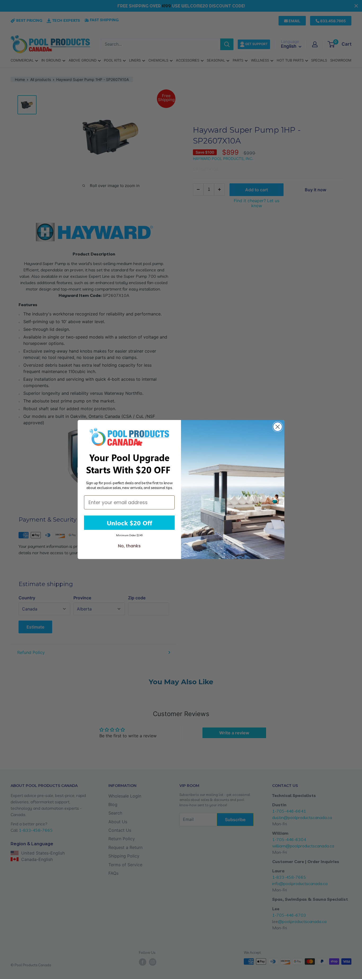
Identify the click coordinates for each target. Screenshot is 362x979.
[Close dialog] (277, 426)
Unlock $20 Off (129, 522)
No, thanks (129, 546)
